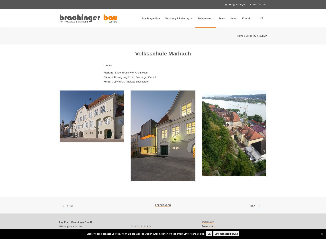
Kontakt (246, 18)
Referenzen (204, 18)
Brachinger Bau (151, 18)
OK (209, 233)
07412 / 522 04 (260, 4)
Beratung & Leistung (177, 18)
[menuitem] (237, 4)
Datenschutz (208, 226)
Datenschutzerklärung (226, 233)
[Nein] (321, 234)
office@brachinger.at (237, 4)
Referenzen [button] (163, 205)
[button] (263, 18)
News (233, 18)
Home (240, 36)
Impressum (208, 221)
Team (222, 18)
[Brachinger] (88, 18)
